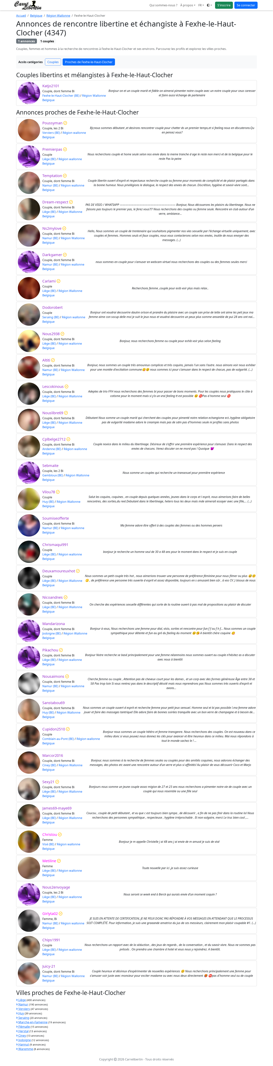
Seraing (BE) (50, 317)
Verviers (24, 1009)
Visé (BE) (48, 844)
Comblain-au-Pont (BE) (58, 739)
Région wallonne (74, 133)
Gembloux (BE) (52, 475)
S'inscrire (223, 5)
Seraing (23, 1018)
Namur (23, 1004)
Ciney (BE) (49, 765)
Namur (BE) (50, 185)
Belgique (36, 16)
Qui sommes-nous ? (163, 5)
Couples (53, 62)
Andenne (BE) (51, 449)
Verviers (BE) (51, 133)
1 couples (47, 41)
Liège (22, 1000)
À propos (186, 5)
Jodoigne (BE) (51, 633)
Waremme (25, 1049)
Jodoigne (24, 1040)
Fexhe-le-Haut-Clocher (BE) (60, 96)
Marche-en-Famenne (33, 1022)
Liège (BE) (49, 159)
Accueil (21, 16)
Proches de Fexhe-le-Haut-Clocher (89, 62)
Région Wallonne (58, 16)
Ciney (22, 1036)
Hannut (23, 1044)
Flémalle (24, 1027)
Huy (21, 1013)
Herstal (23, 1031)
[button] (201, 5)
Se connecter (246, 5)
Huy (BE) (48, 502)
